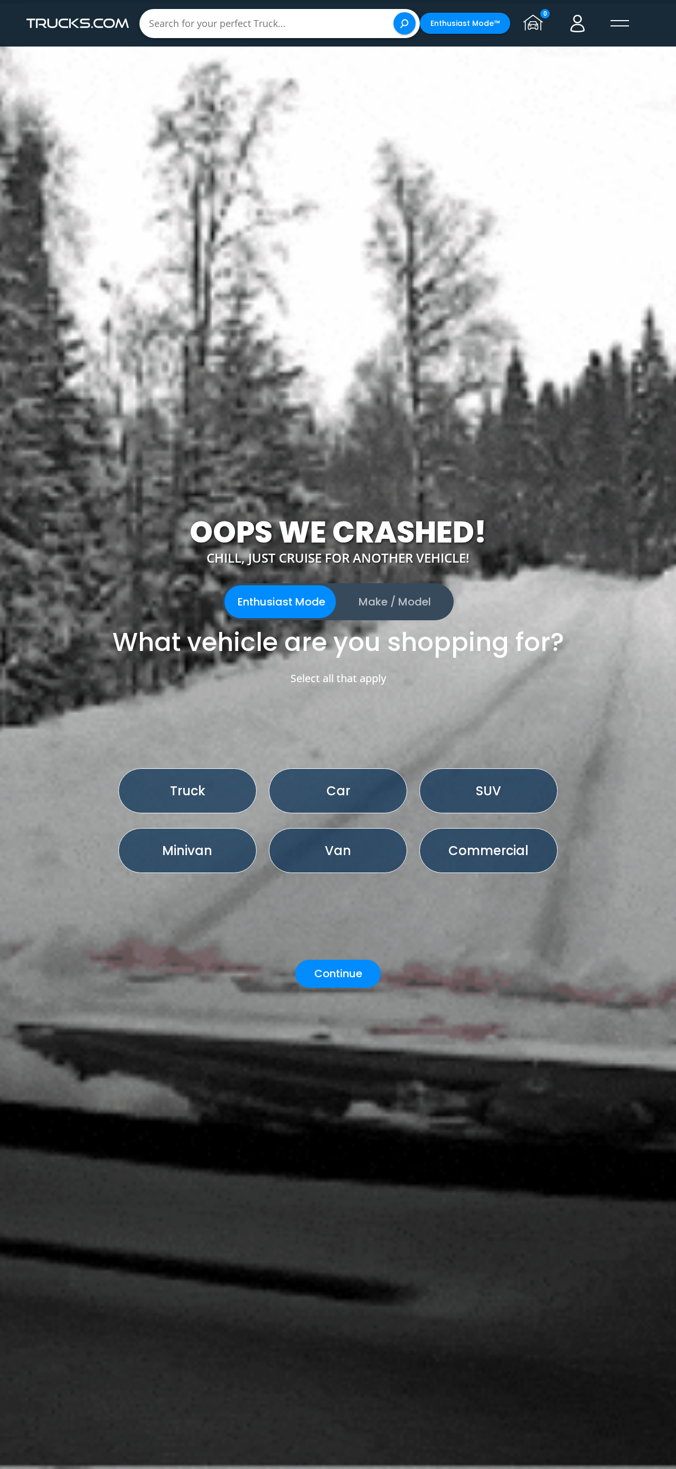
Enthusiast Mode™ (465, 23)
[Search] (404, 23)
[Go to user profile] (578, 23)
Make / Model (395, 601)
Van (338, 850)
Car (338, 791)
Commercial (488, 850)
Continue (338, 973)
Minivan (187, 850)
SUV (488, 791)
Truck (187, 791)
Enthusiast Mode (281, 601)
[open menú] (620, 23)
